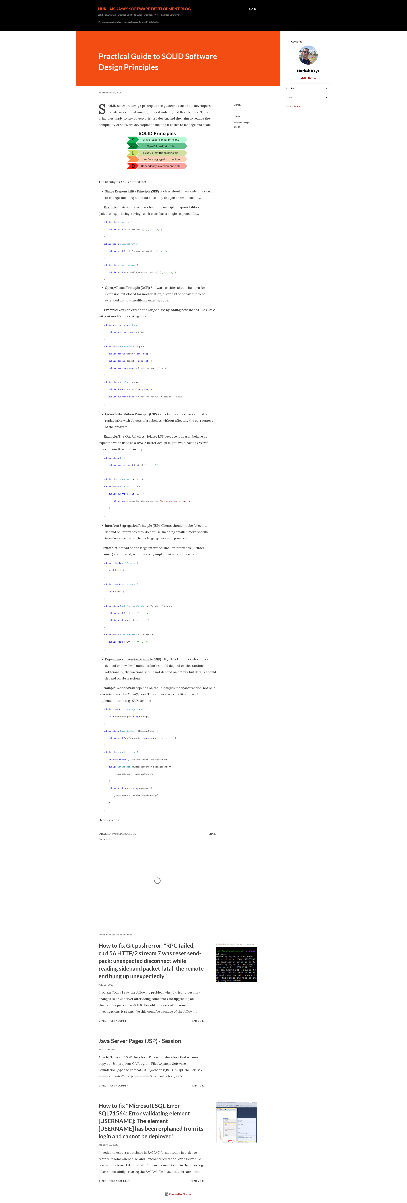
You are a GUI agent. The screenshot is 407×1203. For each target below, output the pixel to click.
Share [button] (237, 104)
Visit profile (308, 77)
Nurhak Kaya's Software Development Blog (144, 9)
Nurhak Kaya (308, 71)
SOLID (237, 127)
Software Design (241, 122)
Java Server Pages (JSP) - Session (140, 1040)
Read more (197, 1020)
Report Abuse (293, 105)
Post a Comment (119, 1020)
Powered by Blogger (180, 1194)
